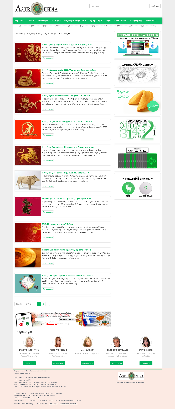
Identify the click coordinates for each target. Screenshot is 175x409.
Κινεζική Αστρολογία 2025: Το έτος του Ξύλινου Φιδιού (69, 70)
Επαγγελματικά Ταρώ (146, 150)
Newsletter (74, 403)
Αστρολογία (43, 20)
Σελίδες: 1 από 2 (23, 303)
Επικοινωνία (64, 403)
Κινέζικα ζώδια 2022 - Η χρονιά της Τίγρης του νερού (68, 147)
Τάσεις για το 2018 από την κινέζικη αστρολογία (66, 249)
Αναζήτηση (155, 6)
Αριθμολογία (96, 20)
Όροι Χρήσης (53, 403)
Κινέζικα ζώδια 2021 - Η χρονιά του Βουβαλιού (65, 172)
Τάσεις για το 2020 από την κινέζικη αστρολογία (66, 198)
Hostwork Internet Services (134, 382)
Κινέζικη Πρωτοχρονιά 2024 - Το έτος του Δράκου (66, 95)
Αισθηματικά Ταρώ (127, 150)
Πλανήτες (56, 20)
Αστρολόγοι (151, 20)
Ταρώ (108, 20)
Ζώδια (31, 20)
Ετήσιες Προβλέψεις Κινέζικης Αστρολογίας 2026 (66, 44)
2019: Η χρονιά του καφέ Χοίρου (57, 224)
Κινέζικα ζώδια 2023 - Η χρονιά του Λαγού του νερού (68, 121)
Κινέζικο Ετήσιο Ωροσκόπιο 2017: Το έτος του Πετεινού (68, 275)
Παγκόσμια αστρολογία (75, 20)
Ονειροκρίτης (136, 20)
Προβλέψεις (19, 20)
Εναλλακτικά (120, 20)
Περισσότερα (48, 58)
